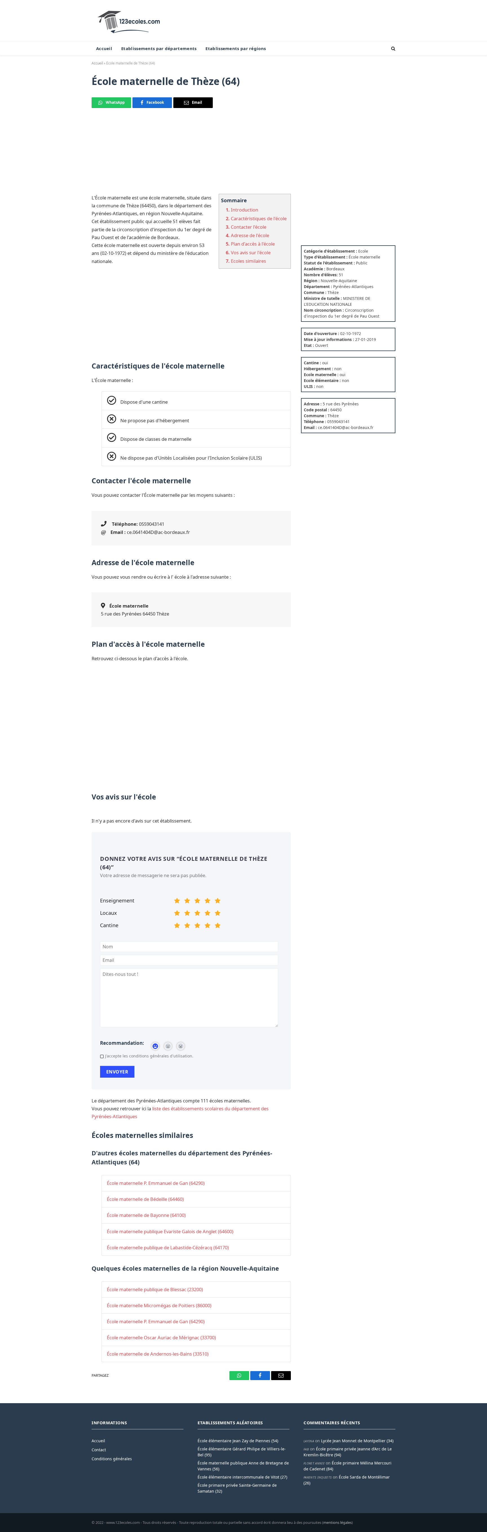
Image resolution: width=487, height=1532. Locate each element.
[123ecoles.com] (130, 20)
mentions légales (337, 1522)
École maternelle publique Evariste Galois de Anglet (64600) (170, 1231)
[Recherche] (392, 48)
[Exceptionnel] (217, 902)
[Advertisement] (191, 154)
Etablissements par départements (158, 48)
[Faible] (187, 902)
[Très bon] (207, 902)
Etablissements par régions (235, 48)
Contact (99, 1449)
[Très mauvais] (177, 902)
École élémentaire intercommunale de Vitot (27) (242, 1477)
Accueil (104, 48)
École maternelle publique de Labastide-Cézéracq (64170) (168, 1247)
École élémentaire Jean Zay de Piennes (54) (238, 1440)
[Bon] (197, 902)
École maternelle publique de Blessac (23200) (155, 1289)
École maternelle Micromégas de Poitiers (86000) (159, 1305)
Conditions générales (112, 1458)
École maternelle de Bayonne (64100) (146, 1215)
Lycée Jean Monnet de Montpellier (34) (357, 1440)
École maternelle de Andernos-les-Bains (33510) (158, 1354)
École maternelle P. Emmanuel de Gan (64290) (156, 1183)
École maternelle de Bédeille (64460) (145, 1199)
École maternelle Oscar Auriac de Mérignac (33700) (161, 1337)
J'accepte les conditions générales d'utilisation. (149, 1056)
